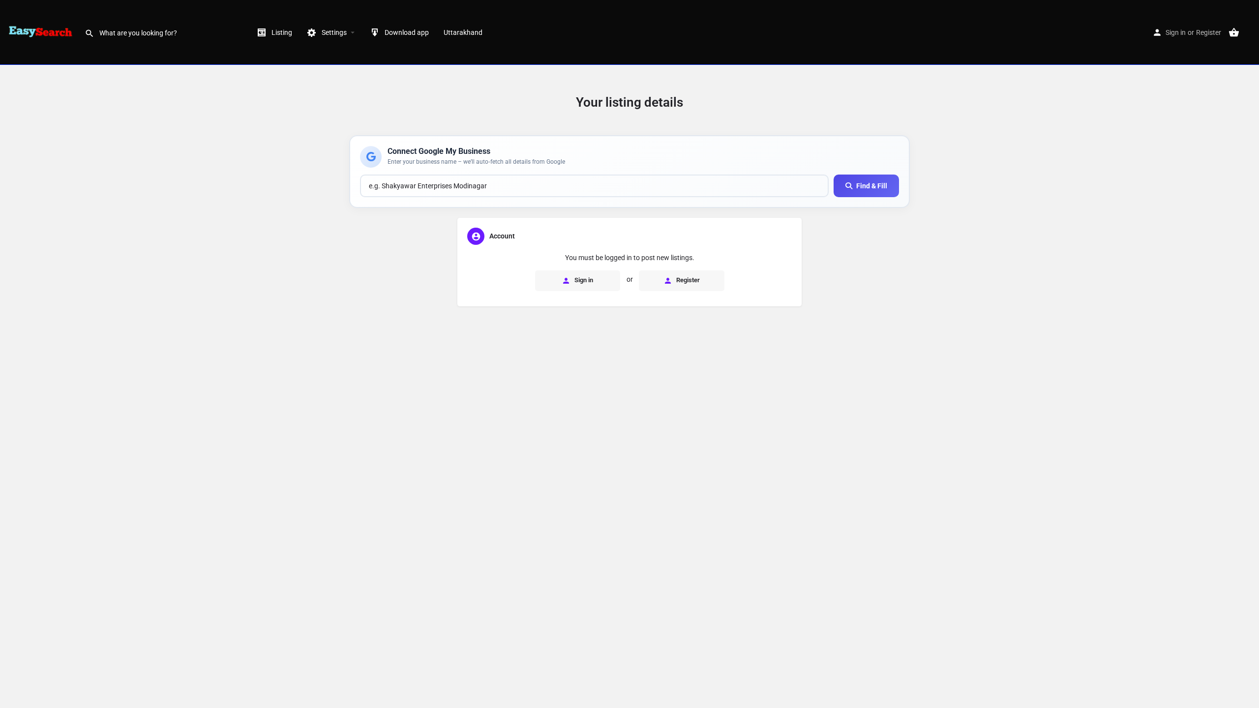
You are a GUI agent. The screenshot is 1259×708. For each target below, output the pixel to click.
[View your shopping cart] (1234, 32)
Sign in (1176, 32)
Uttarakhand (463, 32)
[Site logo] (42, 32)
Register (1208, 32)
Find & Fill (871, 186)
